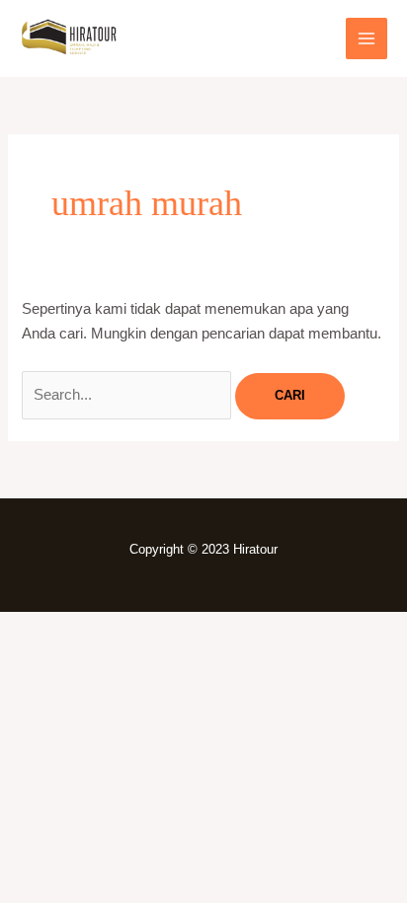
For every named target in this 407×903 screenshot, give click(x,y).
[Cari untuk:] (128, 395)
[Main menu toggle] (366, 38)
